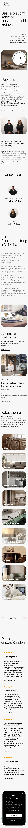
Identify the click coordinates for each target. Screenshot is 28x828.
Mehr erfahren (16, 810)
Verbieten (14, 820)
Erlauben (14, 815)
